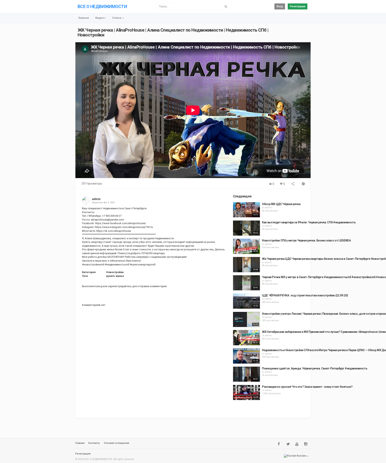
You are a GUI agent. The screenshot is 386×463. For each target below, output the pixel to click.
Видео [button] (99, 17)
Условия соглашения (116, 443)
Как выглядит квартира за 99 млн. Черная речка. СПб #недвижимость (309, 222)
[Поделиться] (293, 184)
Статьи (117, 17)
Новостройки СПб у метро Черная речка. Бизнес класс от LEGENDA (306, 240)
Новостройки (115, 272)
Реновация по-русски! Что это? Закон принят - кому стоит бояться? (307, 386)
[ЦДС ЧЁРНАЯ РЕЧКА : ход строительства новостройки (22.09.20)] (246, 301)
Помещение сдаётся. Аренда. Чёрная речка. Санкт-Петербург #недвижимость (314, 368)
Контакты (94, 443)
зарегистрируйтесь (120, 286)
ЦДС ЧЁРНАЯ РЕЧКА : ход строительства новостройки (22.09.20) (305, 295)
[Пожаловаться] (303, 184)
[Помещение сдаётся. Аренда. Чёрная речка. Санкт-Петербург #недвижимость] (246, 374)
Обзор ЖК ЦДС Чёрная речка (281, 204)
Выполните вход (92, 286)
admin (96, 199)
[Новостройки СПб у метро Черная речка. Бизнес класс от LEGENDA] (246, 246)
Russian (301, 455)
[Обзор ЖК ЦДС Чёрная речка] (246, 210)
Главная (83, 17)
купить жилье (115, 275)
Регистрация (297, 6)
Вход (280, 6)
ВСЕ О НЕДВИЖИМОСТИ (102, 6)
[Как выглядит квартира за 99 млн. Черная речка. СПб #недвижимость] (246, 228)
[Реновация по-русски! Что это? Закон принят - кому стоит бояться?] (246, 392)
